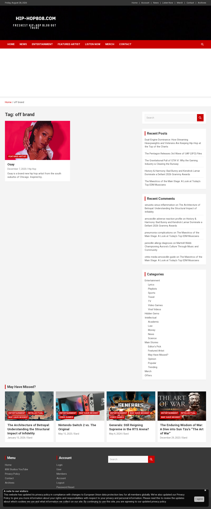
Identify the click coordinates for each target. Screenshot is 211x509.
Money (151, 330)
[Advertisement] (105, 73)
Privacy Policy (12, 473)
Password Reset (65, 487)
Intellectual (150, 317)
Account (145, 2)
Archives (202, 2)
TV (149, 301)
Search (200, 118)
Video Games (155, 305)
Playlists (152, 288)
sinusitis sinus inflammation (160, 204)
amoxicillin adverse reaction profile (163, 218)
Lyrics (151, 284)
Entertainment (42, 44)
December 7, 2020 (16, 169)
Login (59, 464)
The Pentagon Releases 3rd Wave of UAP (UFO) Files (173, 153)
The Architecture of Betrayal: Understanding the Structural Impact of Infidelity (172, 208)
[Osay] (37, 140)
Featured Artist (69, 44)
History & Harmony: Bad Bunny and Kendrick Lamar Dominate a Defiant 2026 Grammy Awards (173, 222)
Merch (180, 2)
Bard (29, 437)
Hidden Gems (152, 313)
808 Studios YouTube (16, 469)
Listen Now (167, 2)
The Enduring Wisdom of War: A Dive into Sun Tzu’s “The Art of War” (181, 429)
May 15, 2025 (65, 433)
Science (152, 338)
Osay (11, 164)
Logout (60, 482)
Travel (151, 297)
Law (150, 325)
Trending (152, 367)
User (59, 469)
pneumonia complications (159, 232)
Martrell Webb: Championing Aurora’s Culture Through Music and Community (171, 246)
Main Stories (151, 342)
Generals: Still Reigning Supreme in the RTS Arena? (129, 427)
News (156, 2)
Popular (152, 363)
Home (134, 2)
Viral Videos (154, 309)
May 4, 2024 (115, 433)
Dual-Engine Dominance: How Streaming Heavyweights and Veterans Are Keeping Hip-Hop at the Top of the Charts (173, 143)
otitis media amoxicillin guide (160, 256)
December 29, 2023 (170, 437)
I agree (199, 498)
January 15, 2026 (16, 437)
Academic (153, 321)
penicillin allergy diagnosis (158, 243)
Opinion (152, 358)
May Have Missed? (158, 354)
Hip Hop (32, 169)
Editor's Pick (154, 346)
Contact (190, 2)
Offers (148, 375)
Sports (151, 292)
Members (62, 473)
